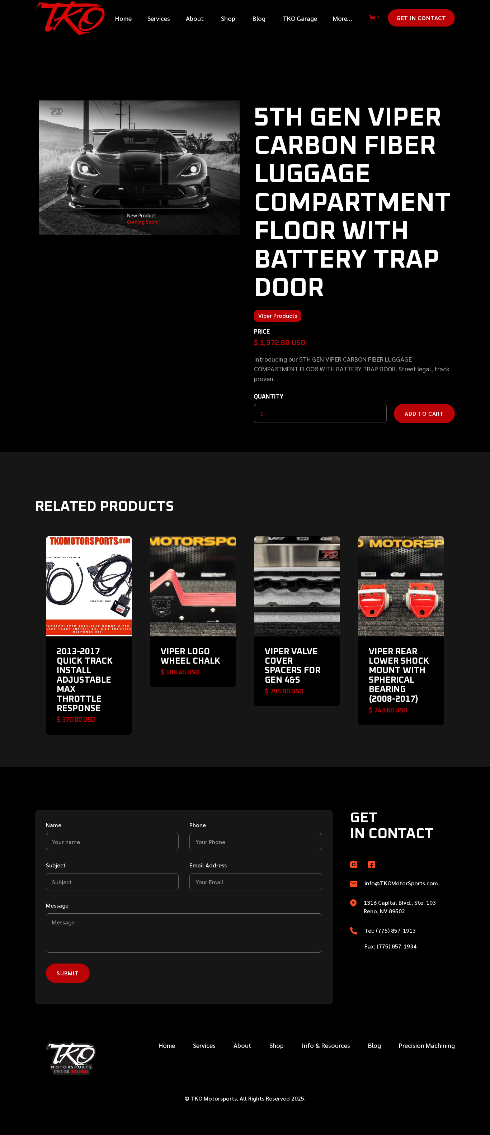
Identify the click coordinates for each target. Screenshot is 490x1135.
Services (204, 1045)
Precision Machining (427, 1045)
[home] (67, 18)
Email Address (208, 865)
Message (57, 905)
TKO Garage (300, 18)
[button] (158, 18)
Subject (56, 865)
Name (53, 825)
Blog (259, 18)
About (195, 18)
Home (123, 18)
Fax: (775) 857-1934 (390, 946)
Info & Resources (326, 1045)
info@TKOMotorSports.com (401, 883)
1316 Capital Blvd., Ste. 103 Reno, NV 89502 (400, 907)
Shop (228, 18)
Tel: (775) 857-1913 (390, 930)
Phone (197, 825)
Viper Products (277, 315)
